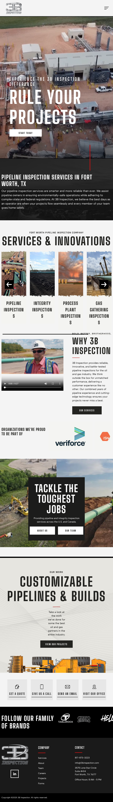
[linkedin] (15, 774)
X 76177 (92, 774)
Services (42, 758)
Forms (41, 783)
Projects (42, 778)
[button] (9, 284)
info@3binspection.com (87, 763)
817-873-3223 (82, 757)
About (41, 763)
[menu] (106, 8)
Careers (42, 773)
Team (41, 768)
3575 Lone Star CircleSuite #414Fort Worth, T (85, 771)
